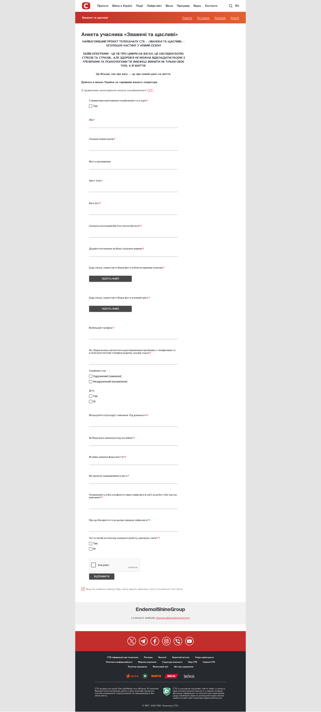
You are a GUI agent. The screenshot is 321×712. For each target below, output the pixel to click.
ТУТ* (150, 90)
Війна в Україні (122, 5)
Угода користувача (204, 657)
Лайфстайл (154, 5)
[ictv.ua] (132, 676)
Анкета (235, 17)
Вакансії (162, 657)
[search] (230, 6)
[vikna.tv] (171, 676)
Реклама (148, 657)
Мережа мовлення (147, 662)
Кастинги (211, 5)
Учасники (220, 17)
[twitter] (131, 641)
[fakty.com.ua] (156, 676)
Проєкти (102, 5)
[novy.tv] (145, 676)
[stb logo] (86, 6)
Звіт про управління (183, 667)
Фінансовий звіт (160, 667)
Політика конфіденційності (119, 662)
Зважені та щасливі (95, 17)
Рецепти (187, 17)
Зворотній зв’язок (180, 657)
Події (139, 5)
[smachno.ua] (189, 676)
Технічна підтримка (137, 667)
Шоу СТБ (192, 662)
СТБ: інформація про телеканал (122, 657)
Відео (197, 5)
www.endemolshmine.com (173, 617)
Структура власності (172, 662)
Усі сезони (203, 17)
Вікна (169, 5)
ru (237, 5)
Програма (183, 5)
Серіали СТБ (209, 662)
